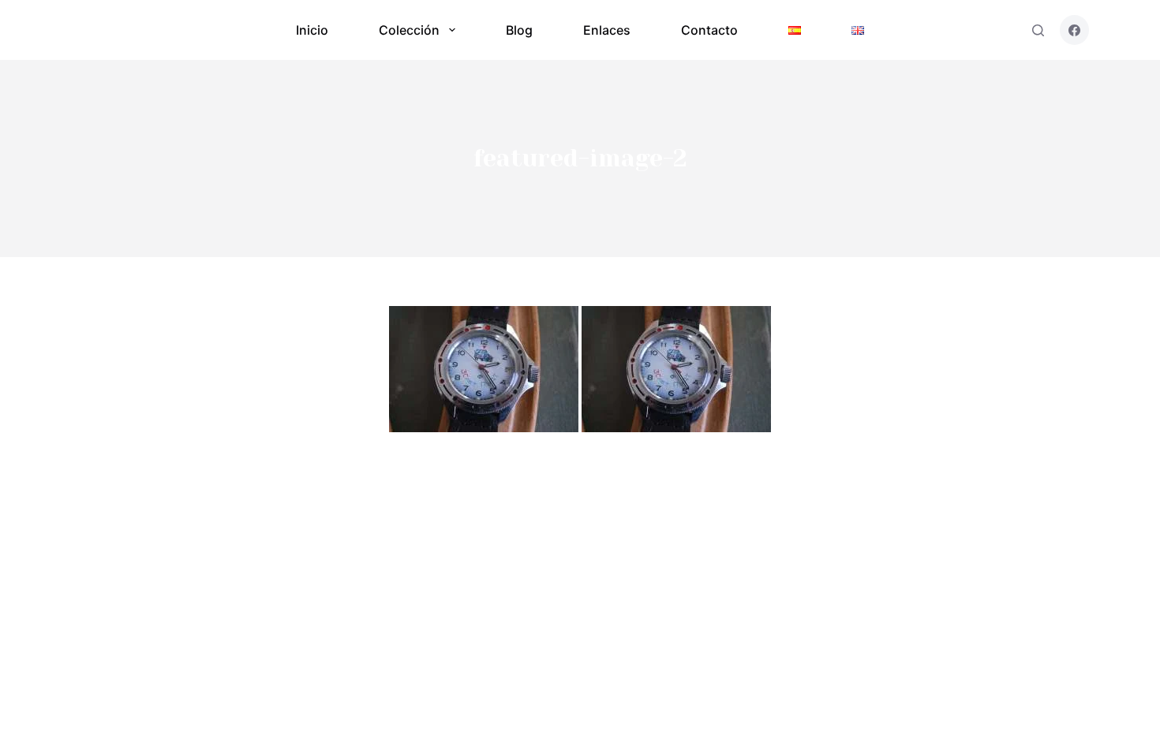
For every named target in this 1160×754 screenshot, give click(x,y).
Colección (409, 30)
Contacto (709, 30)
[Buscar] (1038, 30)
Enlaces (607, 30)
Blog (519, 30)
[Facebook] (1075, 30)
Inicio (312, 30)
